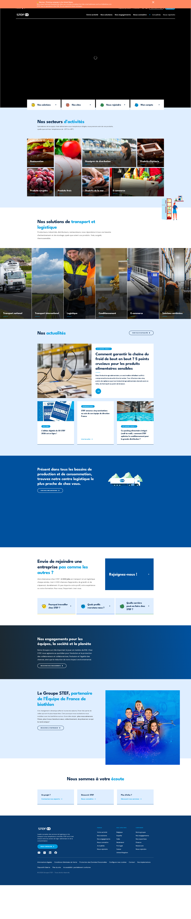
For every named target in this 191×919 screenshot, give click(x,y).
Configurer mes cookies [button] (117, 862)
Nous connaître (140, 15)
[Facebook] (55, 852)
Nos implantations (144, 862)
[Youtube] (39, 852)
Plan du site (57, 867)
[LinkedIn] (50, 852)
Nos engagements (123, 15)
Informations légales (44, 862)
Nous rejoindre (169, 15)
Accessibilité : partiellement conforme (77, 867)
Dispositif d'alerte (43, 867)
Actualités (156, 15)
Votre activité (92, 15)
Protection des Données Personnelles (93, 862)
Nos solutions (106, 15)
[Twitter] (44, 852)
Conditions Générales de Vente (65, 862)
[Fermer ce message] (153, 2)
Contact (132, 862)
